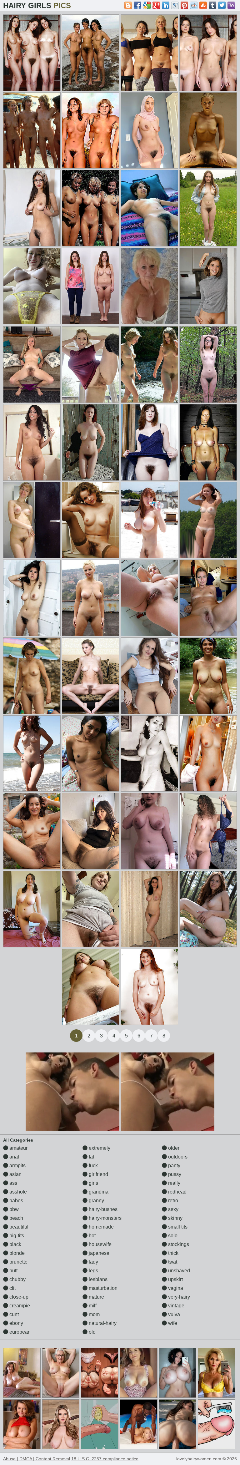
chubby (17, 1279)
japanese (98, 1253)
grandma (98, 1191)
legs (93, 1270)
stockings (178, 1244)
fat (91, 1156)
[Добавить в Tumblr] (212, 5)
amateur (18, 1148)
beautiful (18, 1226)
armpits (17, 1165)
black (14, 1244)
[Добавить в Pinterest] (184, 5)
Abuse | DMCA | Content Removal (36, 1458)
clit (12, 1288)
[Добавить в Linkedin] (165, 5)
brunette (18, 1262)
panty (173, 1165)
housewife (100, 1244)
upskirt (175, 1279)
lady (93, 1262)
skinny (174, 1218)
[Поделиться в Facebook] (137, 5)
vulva (173, 1314)
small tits (177, 1226)
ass (12, 1183)
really (173, 1183)
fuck (93, 1165)
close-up (18, 1297)
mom (94, 1314)
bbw (13, 1209)
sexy (172, 1209)
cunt (13, 1314)
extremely (99, 1148)
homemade (101, 1226)
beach (15, 1218)
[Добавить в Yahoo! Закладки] (231, 5)
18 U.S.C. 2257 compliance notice (104, 1458)
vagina (175, 1288)
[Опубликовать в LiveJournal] (175, 5)
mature (96, 1297)
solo (172, 1235)
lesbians (98, 1279)
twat (172, 1262)
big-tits (16, 1235)
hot (92, 1235)
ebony (15, 1323)
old (92, 1332)
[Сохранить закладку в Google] (147, 5)
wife (172, 1323)
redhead (177, 1191)
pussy (174, 1174)
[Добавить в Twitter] (222, 5)
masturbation (103, 1288)
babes (15, 1200)
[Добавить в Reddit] (194, 5)
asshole (17, 1191)
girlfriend (98, 1174)
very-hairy (178, 1297)
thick (172, 1253)
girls (93, 1183)
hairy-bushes (103, 1209)
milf (92, 1305)
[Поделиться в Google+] (156, 5)
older (173, 1148)
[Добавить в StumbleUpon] (203, 5)
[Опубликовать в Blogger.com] (128, 5)
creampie (19, 1305)
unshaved (178, 1270)
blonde (16, 1253)
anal (13, 1156)
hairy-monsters (105, 1218)
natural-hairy (102, 1323)
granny (96, 1200)
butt (13, 1270)
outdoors (177, 1156)
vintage (175, 1305)
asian (15, 1174)
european (19, 1332)
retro (172, 1200)
